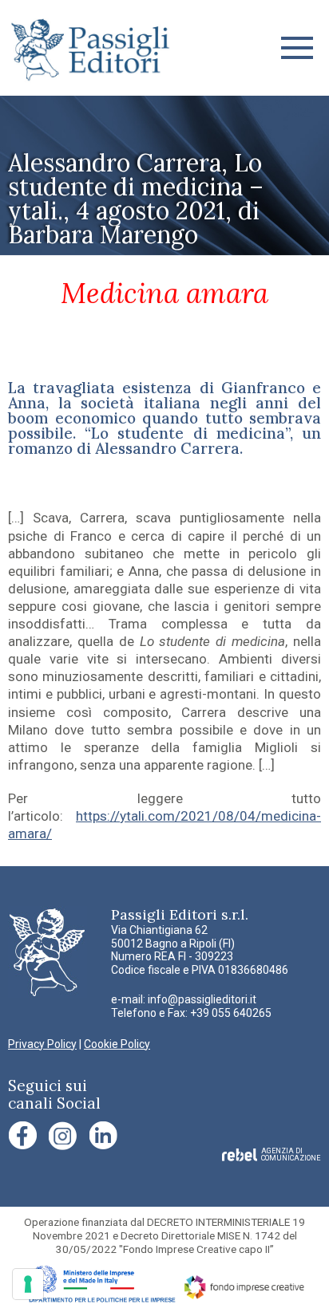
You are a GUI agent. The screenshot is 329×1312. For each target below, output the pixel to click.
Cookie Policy (117, 1044)
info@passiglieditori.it (202, 999)
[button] (297, 48)
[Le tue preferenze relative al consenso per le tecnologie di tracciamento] (28, 1284)
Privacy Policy (42, 1044)
